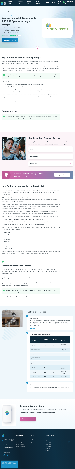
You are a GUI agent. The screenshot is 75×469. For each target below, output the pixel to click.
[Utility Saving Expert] (8, 435)
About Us (33, 440)
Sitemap (47, 450)
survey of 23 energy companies (17, 94)
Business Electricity (20, 437)
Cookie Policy (48, 444)
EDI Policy (47, 448)
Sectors (53, 2)
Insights (47, 2)
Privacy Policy (48, 440)
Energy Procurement (20, 446)
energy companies (36, 75)
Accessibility (48, 446)
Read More (32, 328)
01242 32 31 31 (9, 448)
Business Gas (19, 439)
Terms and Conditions (50, 439)
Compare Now (8, 40)
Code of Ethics (48, 442)
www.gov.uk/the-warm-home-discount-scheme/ (48, 296)
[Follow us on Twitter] (7, 455)
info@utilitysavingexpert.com (8, 444)
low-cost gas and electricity (48, 61)
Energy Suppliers (20, 444)
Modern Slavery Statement (51, 437)
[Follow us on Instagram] (4, 455)
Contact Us (33, 442)
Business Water (19, 440)
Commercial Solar (20, 442)
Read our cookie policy (6, 466)
